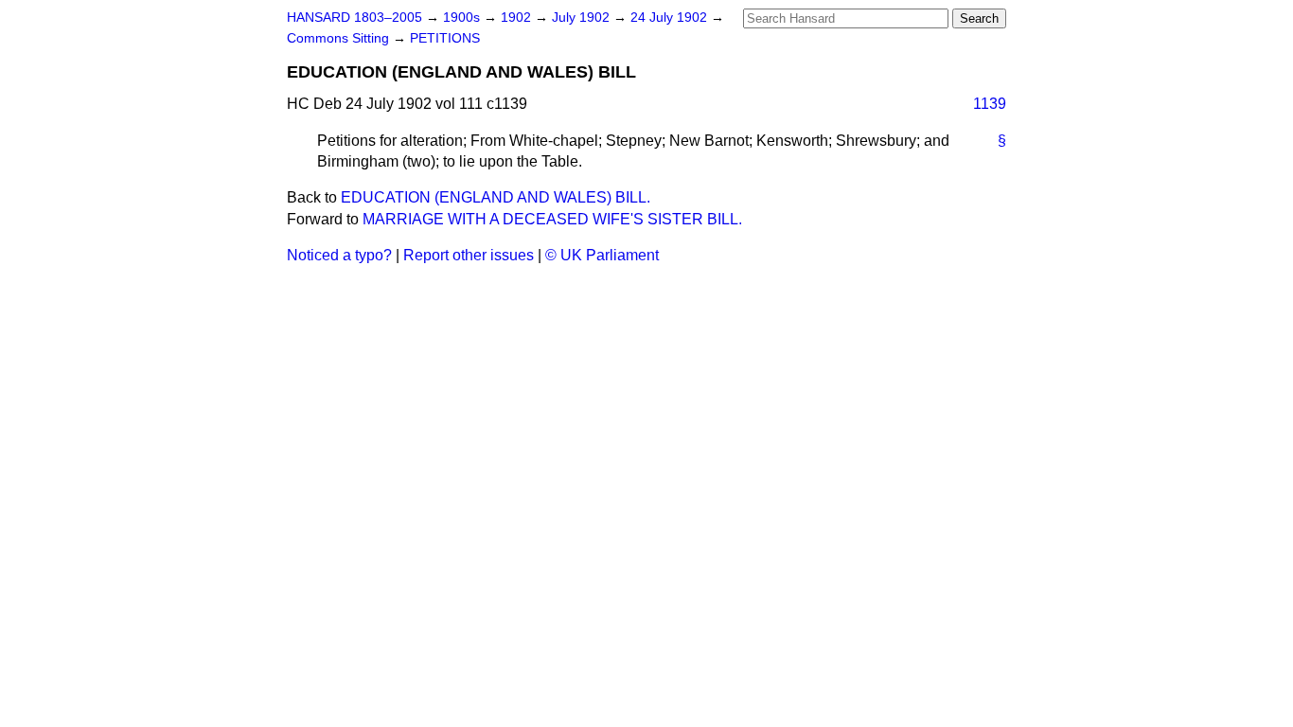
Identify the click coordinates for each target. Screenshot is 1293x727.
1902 (518, 17)
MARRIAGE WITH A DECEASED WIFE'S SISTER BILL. (552, 219)
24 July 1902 (670, 17)
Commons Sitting (340, 38)
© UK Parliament (602, 255)
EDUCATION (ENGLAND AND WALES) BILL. (495, 197)
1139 (989, 104)
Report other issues (468, 255)
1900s (463, 17)
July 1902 (582, 17)
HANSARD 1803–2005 (354, 17)
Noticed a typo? (339, 255)
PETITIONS (445, 38)
